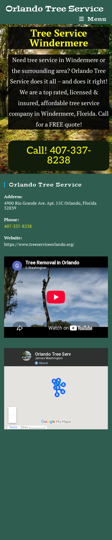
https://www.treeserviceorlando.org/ (39, 244)
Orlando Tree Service (54, 9)
